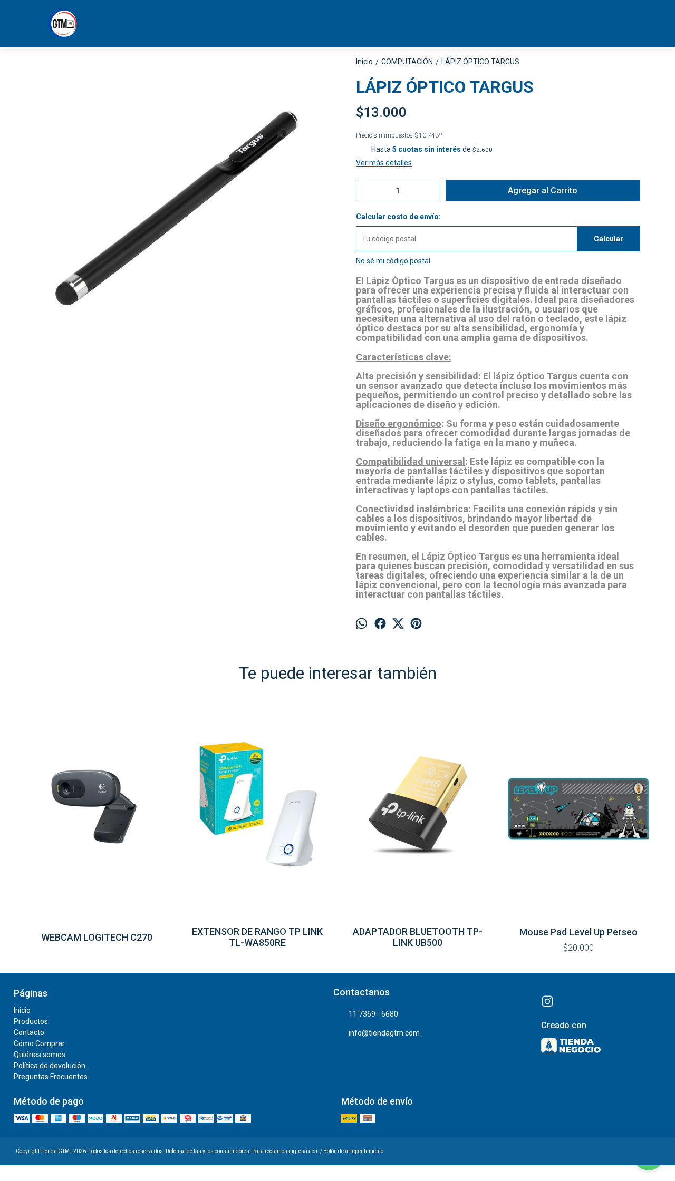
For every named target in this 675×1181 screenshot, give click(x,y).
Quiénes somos (39, 1054)
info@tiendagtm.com (384, 1033)
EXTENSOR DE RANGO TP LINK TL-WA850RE (257, 937)
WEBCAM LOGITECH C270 (96, 937)
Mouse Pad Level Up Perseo (578, 932)
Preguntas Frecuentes (51, 1076)
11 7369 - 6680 (373, 1014)
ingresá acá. (304, 1151)
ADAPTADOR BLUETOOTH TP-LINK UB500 (418, 937)
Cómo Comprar (39, 1043)
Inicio (22, 1010)
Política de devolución (49, 1065)
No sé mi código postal (393, 261)
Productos (31, 1021)
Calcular (608, 239)
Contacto (29, 1032)
